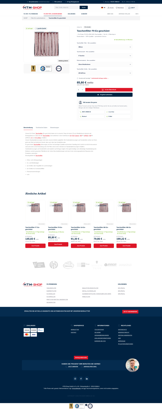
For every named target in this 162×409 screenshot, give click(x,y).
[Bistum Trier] (96, 265)
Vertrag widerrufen (81, 357)
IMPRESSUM (121, 341)
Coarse (77, 135)
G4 (70, 135)
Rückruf (84, 116)
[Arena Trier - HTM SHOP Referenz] (38, 265)
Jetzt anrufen (73, 366)
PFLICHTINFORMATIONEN (125, 344)
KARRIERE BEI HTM (100, 341)
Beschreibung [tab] (28, 127)
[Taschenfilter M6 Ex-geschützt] (126, 207)
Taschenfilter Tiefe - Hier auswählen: (86, 43)
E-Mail (110, 116)
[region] (46, 49)
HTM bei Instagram (75, 378)
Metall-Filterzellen (89, 291)
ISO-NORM (97, 332)
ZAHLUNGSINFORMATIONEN (102, 338)
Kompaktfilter (51, 291)
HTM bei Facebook (81, 378)
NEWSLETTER (75, 329)
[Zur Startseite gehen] (32, 7)
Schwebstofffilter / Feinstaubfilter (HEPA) (96, 293)
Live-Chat (111, 112)
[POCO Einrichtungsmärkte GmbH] (109, 265)
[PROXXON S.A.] (124, 265)
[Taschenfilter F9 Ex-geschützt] (46, 44)
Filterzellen (51, 293)
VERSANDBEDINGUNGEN (101, 335)
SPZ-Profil (121, 288)
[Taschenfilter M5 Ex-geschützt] (104, 207)
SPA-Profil (121, 291)
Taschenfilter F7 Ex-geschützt (32, 228)
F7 (32, 137)
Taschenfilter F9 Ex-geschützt (55, 228)
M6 (90, 135)
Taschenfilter (39, 133)
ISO (73, 135)
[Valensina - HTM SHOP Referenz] (67, 265)
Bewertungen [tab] (54, 127)
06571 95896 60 (86, 112)
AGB (119, 338)
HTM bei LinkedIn (87, 378)
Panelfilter (86, 296)
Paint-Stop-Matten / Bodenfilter (57, 299)
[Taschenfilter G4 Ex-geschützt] (81, 207)
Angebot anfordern (106, 94)
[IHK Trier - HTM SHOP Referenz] (82, 265)
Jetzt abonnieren (130, 311)
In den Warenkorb (110, 89)
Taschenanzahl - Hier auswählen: (86, 51)
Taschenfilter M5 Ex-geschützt (101, 228)
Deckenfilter (51, 302)
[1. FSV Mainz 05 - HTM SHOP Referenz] (52, 265)
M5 (81, 135)
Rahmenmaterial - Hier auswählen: (86, 60)
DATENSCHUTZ (122, 329)
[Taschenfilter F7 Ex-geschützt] (35, 207)
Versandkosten (76, 388)
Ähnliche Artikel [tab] (35, 193)
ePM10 (86, 135)
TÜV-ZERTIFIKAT (99, 329)
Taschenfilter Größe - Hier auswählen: (87, 69)
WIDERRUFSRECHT (123, 332)
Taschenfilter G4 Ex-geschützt (78, 228)
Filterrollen (51, 296)
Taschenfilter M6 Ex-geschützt (123, 228)
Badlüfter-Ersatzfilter (90, 288)
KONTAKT (73, 332)
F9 (36, 137)
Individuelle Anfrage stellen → (100, 78)
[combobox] (67, 7)
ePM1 (39, 137)
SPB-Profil (121, 293)
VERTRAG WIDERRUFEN (125, 335)
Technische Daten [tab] (41, 127)
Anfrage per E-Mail (90, 366)
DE (104, 7)
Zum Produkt (35, 245)
